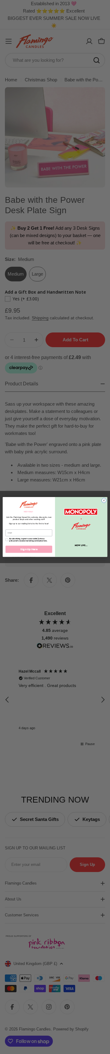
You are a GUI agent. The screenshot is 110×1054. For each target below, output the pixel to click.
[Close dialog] (103, 500)
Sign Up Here (29, 549)
